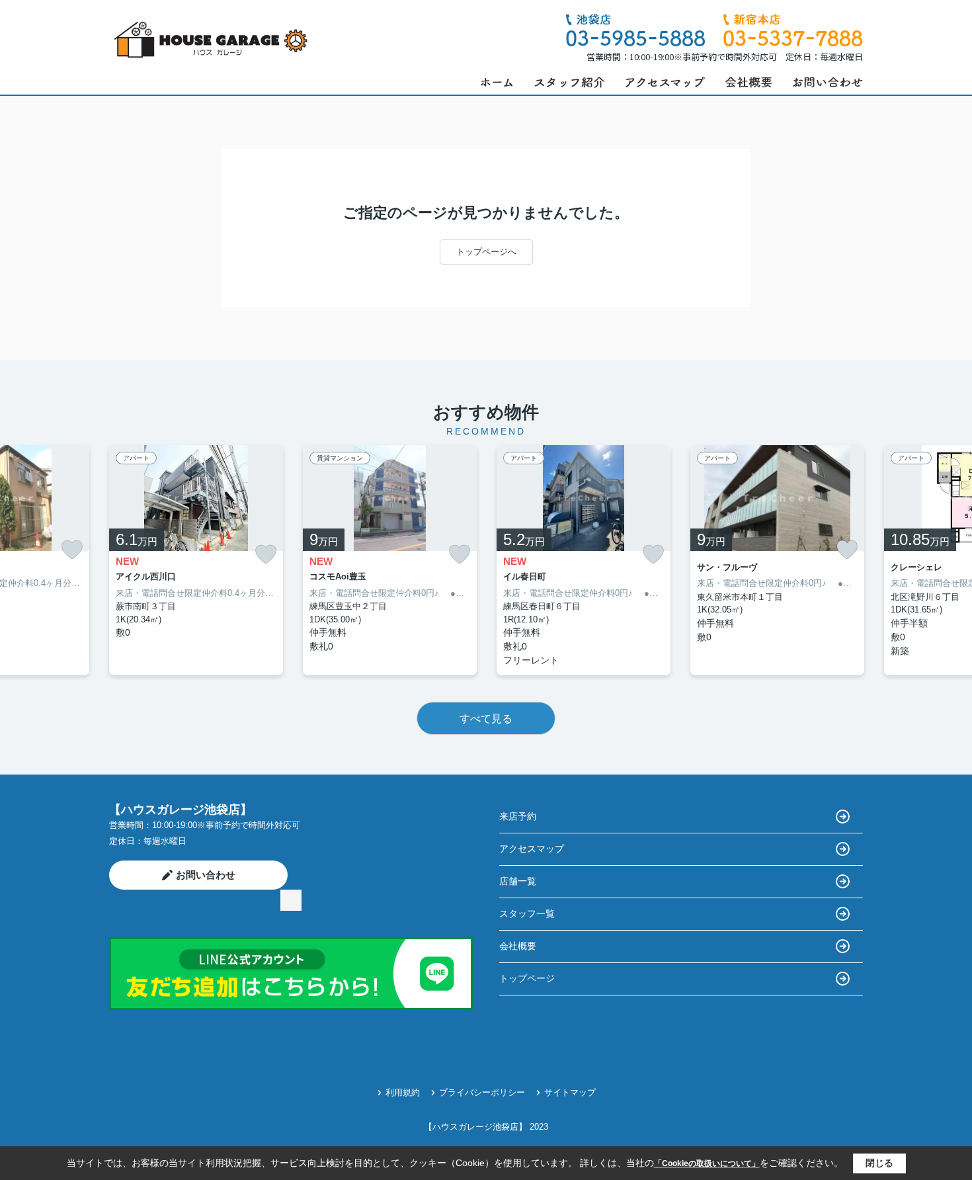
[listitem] (196, 560)
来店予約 (517, 816)
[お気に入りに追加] (72, 550)
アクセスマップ (531, 848)
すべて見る (486, 718)
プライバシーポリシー (482, 1092)
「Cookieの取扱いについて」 (707, 1163)
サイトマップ (570, 1092)
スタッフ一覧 (527, 913)
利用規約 (402, 1092)
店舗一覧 (517, 881)
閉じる (879, 1163)
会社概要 (517, 946)
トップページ (527, 978)
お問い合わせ (205, 874)
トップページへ (486, 252)
